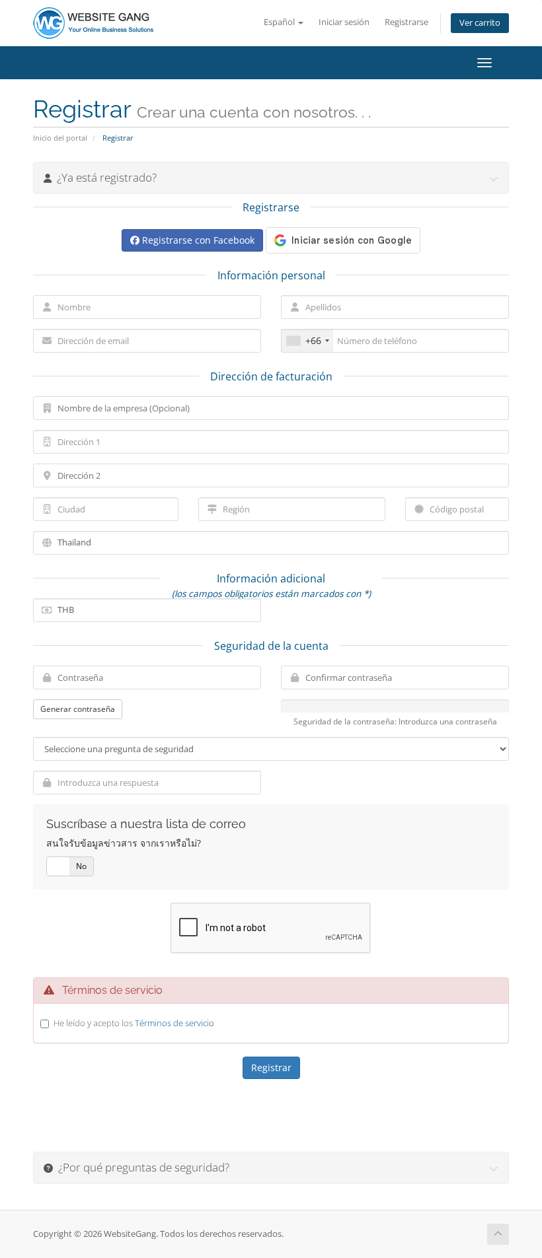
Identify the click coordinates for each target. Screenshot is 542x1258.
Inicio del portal (60, 138)
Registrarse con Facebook (196, 240)
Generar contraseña (77, 709)
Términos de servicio (174, 1023)
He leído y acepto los (134, 1023)
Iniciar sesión (344, 22)
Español (280, 22)
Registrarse (406, 22)
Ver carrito (479, 22)
